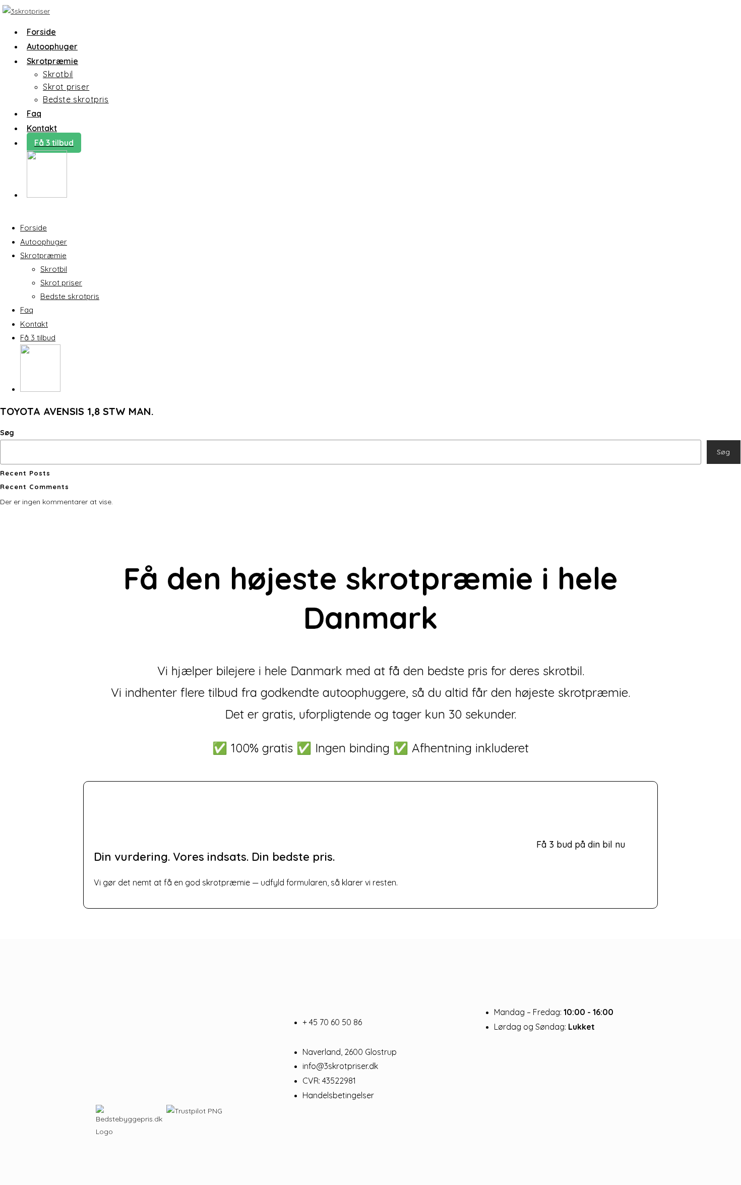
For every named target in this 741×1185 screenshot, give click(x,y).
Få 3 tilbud (37, 337)
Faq (26, 310)
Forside (33, 227)
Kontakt (34, 324)
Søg (7, 432)
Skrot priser (61, 282)
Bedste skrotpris (69, 296)
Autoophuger (43, 242)
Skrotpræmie (43, 255)
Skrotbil (53, 269)
